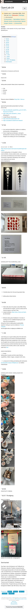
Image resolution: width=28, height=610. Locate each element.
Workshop (4, 593)
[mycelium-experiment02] (8, 403)
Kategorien (4, 591)
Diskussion (15, 15)
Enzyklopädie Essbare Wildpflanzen (9, 362)
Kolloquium (11, 593)
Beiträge (21, 15)
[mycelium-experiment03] (8, 421)
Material (9, 591)
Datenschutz (14, 601)
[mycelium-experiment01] (8, 384)
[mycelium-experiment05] (8, 439)
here (7, 347)
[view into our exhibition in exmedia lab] (11, 514)
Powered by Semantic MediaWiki (14, 607)
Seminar (15, 591)
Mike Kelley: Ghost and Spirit (19, 312)
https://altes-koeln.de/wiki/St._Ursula (12, 113)
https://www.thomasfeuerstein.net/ (11, 118)
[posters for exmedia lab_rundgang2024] (11, 543)
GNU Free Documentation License (21, 598)
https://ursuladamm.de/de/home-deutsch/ (13, 120)
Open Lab (22, 591)
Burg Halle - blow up (19, 99)
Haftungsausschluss (14, 603)
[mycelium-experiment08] (8, 457)
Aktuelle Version (8, 21)
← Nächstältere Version (18, 19)
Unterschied (7, 19)
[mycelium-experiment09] (8, 476)
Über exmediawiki (14, 602)
